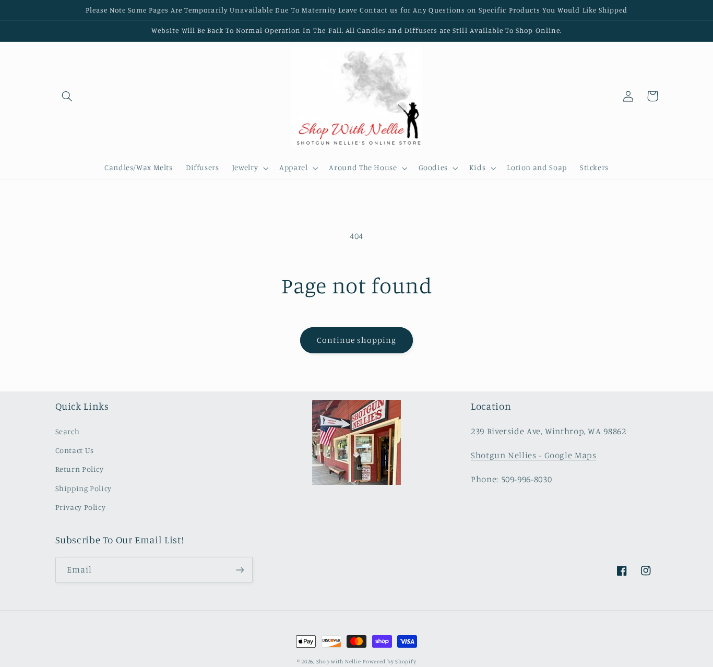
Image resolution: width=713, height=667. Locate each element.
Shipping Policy (83, 488)
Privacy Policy (80, 507)
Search (67, 431)
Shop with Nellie (338, 661)
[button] (67, 96)
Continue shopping (357, 340)
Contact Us (74, 450)
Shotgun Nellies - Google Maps (533, 455)
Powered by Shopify (389, 661)
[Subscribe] (240, 569)
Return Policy (79, 468)
